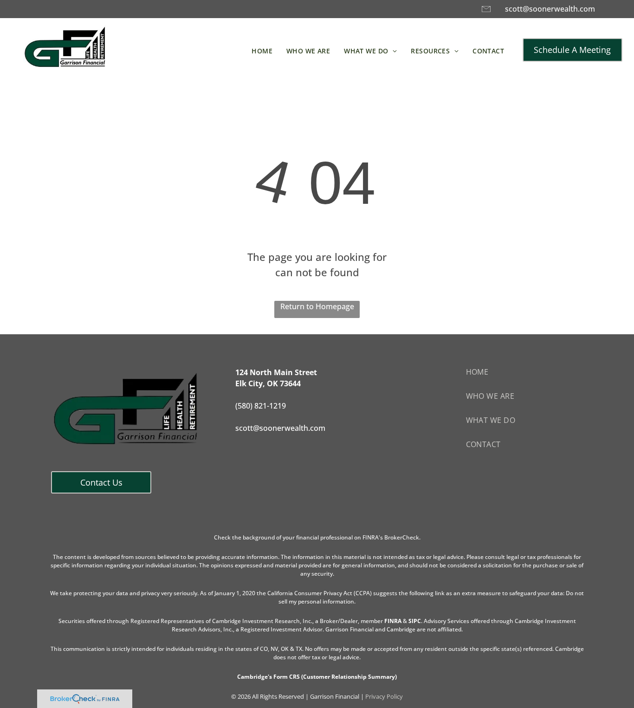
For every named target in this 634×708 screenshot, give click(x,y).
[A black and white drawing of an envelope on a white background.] (486, 13)
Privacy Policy (384, 696)
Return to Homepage (317, 306)
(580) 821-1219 (260, 406)
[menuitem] (262, 51)
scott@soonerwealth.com (550, 9)
